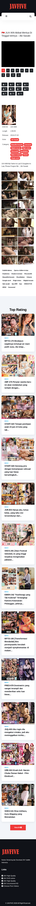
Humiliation (24, 151)
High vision (26, 148)
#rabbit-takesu (7, 270)
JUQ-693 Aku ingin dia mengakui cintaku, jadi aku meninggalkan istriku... (16, 732)
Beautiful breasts (17, 144)
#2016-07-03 (28, 284)
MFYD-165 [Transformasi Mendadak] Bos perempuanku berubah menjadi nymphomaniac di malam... (16, 645)
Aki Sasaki (14, 139)
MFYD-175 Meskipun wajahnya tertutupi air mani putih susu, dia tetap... (17, 344)
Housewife (14, 151)
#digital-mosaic (28, 280)
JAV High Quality (9, 876)
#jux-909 (14, 284)
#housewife (28, 274)
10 (13, 93)
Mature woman (16, 155)
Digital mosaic (16, 148)
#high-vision (17, 280)
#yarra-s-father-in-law (21, 270)
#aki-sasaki (6, 284)
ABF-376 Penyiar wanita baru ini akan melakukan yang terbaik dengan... (17, 385)
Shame (25, 155)
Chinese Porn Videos (11, 886)
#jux (20, 284)
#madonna (5, 274)
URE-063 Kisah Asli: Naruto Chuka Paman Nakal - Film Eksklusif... (17, 773)
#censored (11, 287)
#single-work (6, 280)
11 (21, 93)
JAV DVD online (9, 878)
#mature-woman (16, 274)
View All (17, 827)
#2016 (4, 287)
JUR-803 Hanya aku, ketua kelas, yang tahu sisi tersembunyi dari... (16, 513)
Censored (28, 144)
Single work (15, 158)
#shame (29, 277)
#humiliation (20, 277)
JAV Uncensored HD (10, 883)
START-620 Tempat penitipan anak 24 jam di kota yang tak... (17, 427)
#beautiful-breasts (8, 277)
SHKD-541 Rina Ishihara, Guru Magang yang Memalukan (15, 814)
